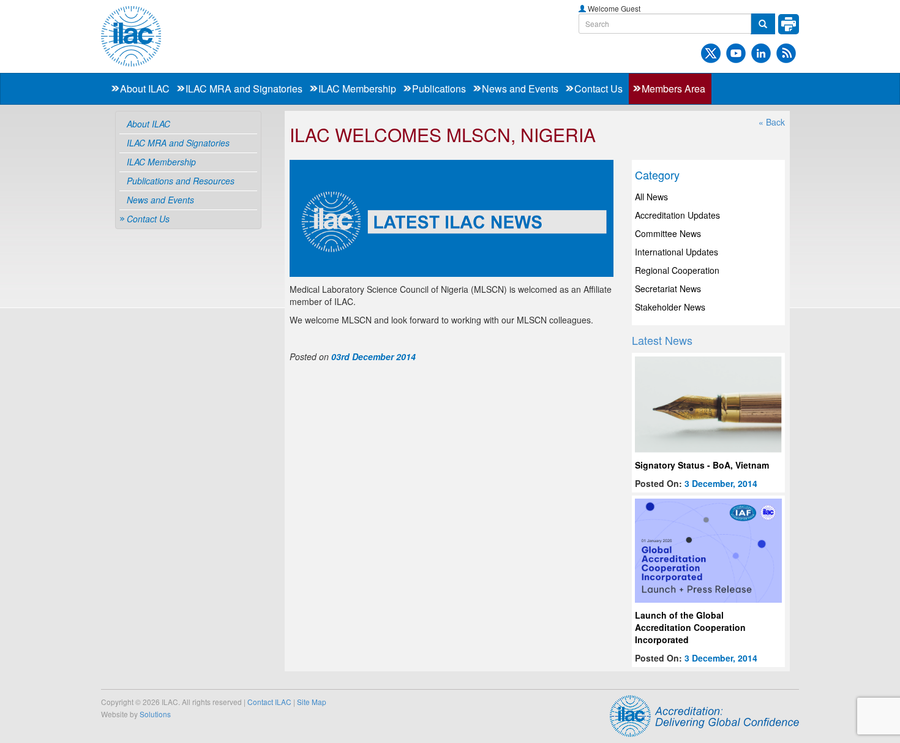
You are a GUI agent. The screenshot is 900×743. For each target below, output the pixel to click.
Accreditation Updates (677, 215)
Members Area (673, 88)
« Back (772, 122)
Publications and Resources (180, 181)
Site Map (311, 701)
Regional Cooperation (677, 270)
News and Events (520, 88)
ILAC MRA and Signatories (244, 88)
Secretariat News (668, 288)
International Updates (676, 252)
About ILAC (145, 88)
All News (651, 196)
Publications (439, 88)
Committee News (668, 233)
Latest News (662, 340)
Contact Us (598, 88)
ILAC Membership (357, 88)
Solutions (155, 714)
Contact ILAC (269, 701)
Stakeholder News (670, 307)
